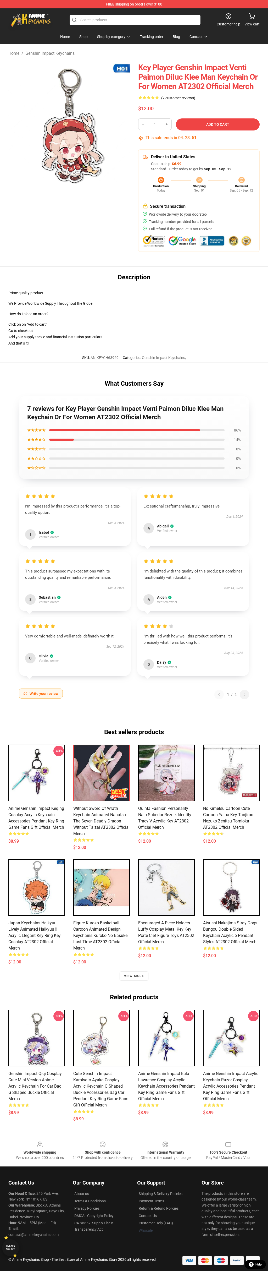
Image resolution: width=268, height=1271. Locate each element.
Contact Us (148, 1216)
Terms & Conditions (90, 1201)
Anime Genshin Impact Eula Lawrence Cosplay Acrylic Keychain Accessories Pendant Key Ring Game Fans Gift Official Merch (166, 1086)
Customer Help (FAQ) (156, 1223)
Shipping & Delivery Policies (160, 1194)
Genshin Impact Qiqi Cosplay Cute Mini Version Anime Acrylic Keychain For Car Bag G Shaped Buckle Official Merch (35, 1086)
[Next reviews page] (244, 694)
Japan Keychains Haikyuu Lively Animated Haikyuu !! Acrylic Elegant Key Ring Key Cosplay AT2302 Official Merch (34, 935)
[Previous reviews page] (219, 694)
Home (13, 53)
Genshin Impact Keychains (50, 53)
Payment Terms (151, 1201)
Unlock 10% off (10, 1248)
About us (81, 1194)
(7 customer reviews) (178, 98)
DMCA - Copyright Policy (94, 1216)
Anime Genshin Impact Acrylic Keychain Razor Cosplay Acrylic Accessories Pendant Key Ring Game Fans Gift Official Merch (230, 1086)
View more (134, 976)
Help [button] (258, 1264)
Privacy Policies (86, 1208)
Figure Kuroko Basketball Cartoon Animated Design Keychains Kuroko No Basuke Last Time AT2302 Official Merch (100, 935)
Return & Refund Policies (158, 1208)
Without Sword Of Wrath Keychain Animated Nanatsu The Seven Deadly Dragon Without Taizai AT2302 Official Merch (101, 821)
